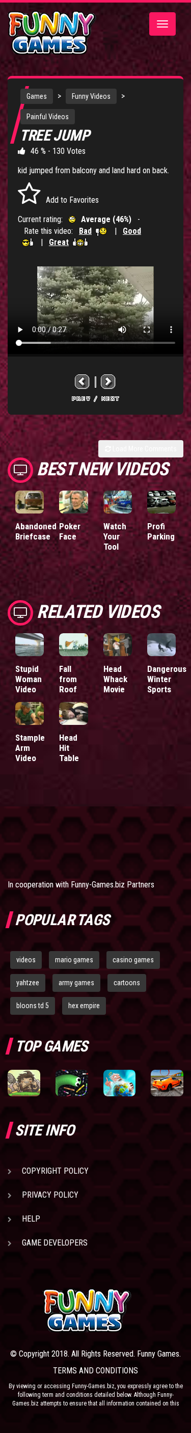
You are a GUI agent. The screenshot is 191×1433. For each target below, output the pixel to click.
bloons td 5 (32, 1006)
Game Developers (55, 1243)
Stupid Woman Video (28, 679)
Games (36, 96)
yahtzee (27, 983)
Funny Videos (91, 96)
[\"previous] (82, 382)
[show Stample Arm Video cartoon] (29, 713)
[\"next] (108, 382)
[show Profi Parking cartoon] (161, 502)
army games (76, 983)
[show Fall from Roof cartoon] (73, 644)
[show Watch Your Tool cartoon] (117, 502)
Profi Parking (161, 531)
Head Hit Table (69, 748)
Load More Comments (144, 449)
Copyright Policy (55, 1171)
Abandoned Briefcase (36, 531)
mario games (74, 960)
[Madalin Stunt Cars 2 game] (167, 1083)
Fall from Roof (68, 679)
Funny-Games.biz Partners (112, 884)
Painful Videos (47, 117)
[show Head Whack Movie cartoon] (117, 644)
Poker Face (69, 531)
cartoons (127, 983)
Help (31, 1219)
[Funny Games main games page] (113, 1310)
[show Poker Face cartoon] (73, 502)
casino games (133, 960)
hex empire (84, 1006)
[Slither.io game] (72, 1083)
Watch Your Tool (114, 536)
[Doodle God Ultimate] (119, 1083)
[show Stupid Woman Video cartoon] (29, 644)
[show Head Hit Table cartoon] (73, 713)
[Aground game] (24, 1083)
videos (26, 960)
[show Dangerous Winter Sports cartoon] (161, 644)
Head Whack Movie (115, 679)
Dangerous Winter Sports (166, 679)
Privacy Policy (50, 1195)
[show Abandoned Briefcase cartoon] (29, 502)
